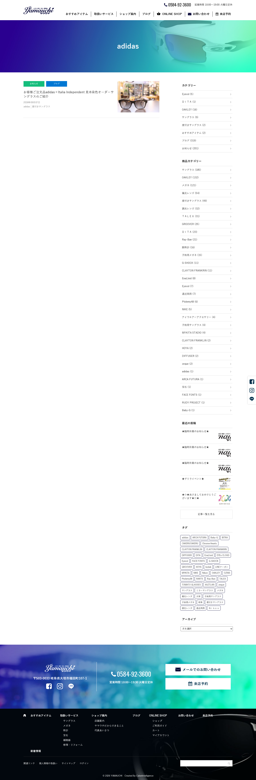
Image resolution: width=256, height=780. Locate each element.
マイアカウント (160, 735)
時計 (65, 730)
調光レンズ (187, 608)
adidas (185, 537)
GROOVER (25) (190, 224)
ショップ (157, 721)
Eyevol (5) (187, 94)
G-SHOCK (213, 561)
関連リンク (29, 763)
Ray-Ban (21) (189, 239)
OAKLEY (216, 573)
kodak (208, 567)
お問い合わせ (201, 14)
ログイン (84, 763)
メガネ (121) (189, 185)
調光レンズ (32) (191, 208)
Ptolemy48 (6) (190, 301)
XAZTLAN (209, 585)
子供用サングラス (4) (194, 325)
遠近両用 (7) (189, 294)
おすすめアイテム (77, 14)
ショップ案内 (127, 14)
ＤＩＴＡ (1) (189, 102)
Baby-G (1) (188, 410)
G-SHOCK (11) (190, 263)
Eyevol (185, 561)
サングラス (187, 590)
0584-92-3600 (134, 673)
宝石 (65, 735)
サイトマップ (68, 763)
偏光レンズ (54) (191, 193)
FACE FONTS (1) (191, 395)
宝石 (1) (186, 387)
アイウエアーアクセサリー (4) (198, 317)
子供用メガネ (188, 602)
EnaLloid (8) (189, 278)
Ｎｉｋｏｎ (214, 608)
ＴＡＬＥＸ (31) (191, 216)
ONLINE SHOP (172, 14)
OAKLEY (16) (189, 109)
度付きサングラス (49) (194, 201)
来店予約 (225, 14)
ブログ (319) (189, 140)
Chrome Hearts (209, 543)
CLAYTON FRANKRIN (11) (197, 270)
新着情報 (35, 751)
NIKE (195, 573)
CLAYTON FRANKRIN (216, 549)
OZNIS (227, 573)
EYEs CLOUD (223, 555)
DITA (198, 555)
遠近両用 (200, 608)
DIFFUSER (187, 555)
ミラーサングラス (204, 590)
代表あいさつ (102, 730)
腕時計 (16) (188, 247)
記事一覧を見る (206, 514)
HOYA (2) (187, 348)
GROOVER (187, 567)
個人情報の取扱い (48, 763)
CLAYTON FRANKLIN (192, 549)
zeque (221, 585)
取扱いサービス (104, 14)
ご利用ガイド (159, 725)
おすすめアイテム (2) (194, 133)
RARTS (199, 579)
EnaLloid (208, 555)
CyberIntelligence (144, 776)
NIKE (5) (187, 309)
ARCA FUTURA (199, 537)
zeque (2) (187, 364)
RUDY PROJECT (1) (193, 402)
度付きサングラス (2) (194, 125)
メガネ (220, 590)
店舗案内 (99, 721)
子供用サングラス (212, 596)
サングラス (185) (191, 170)
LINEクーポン (221, 567)
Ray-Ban (211, 579)
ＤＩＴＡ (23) (189, 232)
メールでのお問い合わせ (202, 670)
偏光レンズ (187, 596)
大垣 (198, 596)
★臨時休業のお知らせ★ (195, 431)
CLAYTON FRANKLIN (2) (196, 340)
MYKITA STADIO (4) (194, 332)
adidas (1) (187, 371)
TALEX (222, 579)
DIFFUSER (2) (190, 356)
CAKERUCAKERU (190, 543)
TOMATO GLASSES (191, 585)
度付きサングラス (215, 602)
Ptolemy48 (187, 579)
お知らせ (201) (190, 148)
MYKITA (185, 573)
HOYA (198, 567)
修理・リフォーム (73, 745)
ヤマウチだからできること (109, 725)
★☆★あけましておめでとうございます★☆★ (199, 496)
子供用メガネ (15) (192, 255)
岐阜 (200, 602)
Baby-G (214, 537)
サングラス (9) (190, 117)
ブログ (146, 14)
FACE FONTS (198, 561)
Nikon (205, 573)
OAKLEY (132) (190, 177)
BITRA (225, 537)
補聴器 (67, 740)
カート (156, 730)
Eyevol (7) (187, 286)
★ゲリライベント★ (193, 479)
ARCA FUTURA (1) (192, 379)
